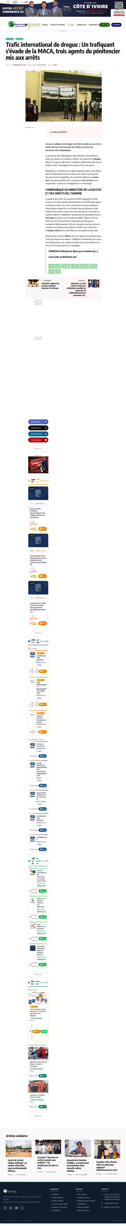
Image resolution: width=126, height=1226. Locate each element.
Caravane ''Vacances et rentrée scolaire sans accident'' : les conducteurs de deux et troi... (47, 1162)
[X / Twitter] (22, 1208)
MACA (58, 230)
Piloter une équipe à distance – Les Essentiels (41, 902)
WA (45, 1031)
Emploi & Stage (57, 1198)
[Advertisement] (35, 166)
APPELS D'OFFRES (58, 25)
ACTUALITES (35, 25)
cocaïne (95, 177)
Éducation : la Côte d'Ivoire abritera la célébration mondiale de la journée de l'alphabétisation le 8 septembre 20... (76, 289)
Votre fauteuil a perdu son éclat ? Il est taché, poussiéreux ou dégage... (38, 1012)
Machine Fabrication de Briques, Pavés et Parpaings (38, 1064)
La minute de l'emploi (60, 1204)
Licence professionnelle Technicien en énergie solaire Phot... (42, 876)
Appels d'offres (57, 1201)
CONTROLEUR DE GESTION (41, 658)
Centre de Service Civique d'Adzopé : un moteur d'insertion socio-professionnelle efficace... (17, 1165)
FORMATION (81, 25)
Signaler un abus (117, 1220)
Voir (44, 529)
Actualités (55, 1194)
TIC (98, 189)
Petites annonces (83, 1198)
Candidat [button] (116, 25)
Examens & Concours (59, 1207)
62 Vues (39, 1172)
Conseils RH (81, 1204)
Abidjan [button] (84, 266)
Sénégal (49, 218)
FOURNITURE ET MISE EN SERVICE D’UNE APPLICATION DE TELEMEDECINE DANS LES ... (38, 607)
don (47, 180)
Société (19, 39)
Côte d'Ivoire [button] (54, 266)
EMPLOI (45, 25)
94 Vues (69, 1175)
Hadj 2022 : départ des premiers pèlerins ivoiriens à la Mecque (50, 285)
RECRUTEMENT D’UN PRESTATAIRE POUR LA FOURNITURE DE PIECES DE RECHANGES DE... (38, 560)
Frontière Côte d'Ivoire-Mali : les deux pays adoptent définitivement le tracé (106, 1165)
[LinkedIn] (11, 1208)
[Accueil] (26, 25)
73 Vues (10, 1175)
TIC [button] (58, 271)
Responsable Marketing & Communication (41, 796)
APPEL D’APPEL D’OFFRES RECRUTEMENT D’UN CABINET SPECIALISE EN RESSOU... (37, 513)
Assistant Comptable (40, 745)
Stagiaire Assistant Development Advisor (41, 719)
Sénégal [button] (66, 266)
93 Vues (98, 1174)
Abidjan (97, 159)
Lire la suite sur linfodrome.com (62, 256)
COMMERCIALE (41, 838)
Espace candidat (83, 1207)
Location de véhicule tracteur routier (37, 1096)
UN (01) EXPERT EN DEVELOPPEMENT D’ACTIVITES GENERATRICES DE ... (41, 769)
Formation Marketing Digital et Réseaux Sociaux (40, 950)
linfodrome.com (19, 65)
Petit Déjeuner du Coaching (41, 926)
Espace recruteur (83, 1210)
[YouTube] (16, 1208)
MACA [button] (93, 266)
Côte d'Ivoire (87, 180)
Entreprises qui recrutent (86, 1201)
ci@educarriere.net (111, 1203)
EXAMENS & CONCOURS (98, 25)
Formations (56, 1210)
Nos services (81, 1194)
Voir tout (43, 481)
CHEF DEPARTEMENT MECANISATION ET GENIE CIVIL (41, 688)
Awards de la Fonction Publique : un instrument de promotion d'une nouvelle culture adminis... (78, 1165)
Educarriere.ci (13, 1220)
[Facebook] (5, 1208)
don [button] (51, 271)
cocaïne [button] (75, 266)
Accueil (10, 39)
